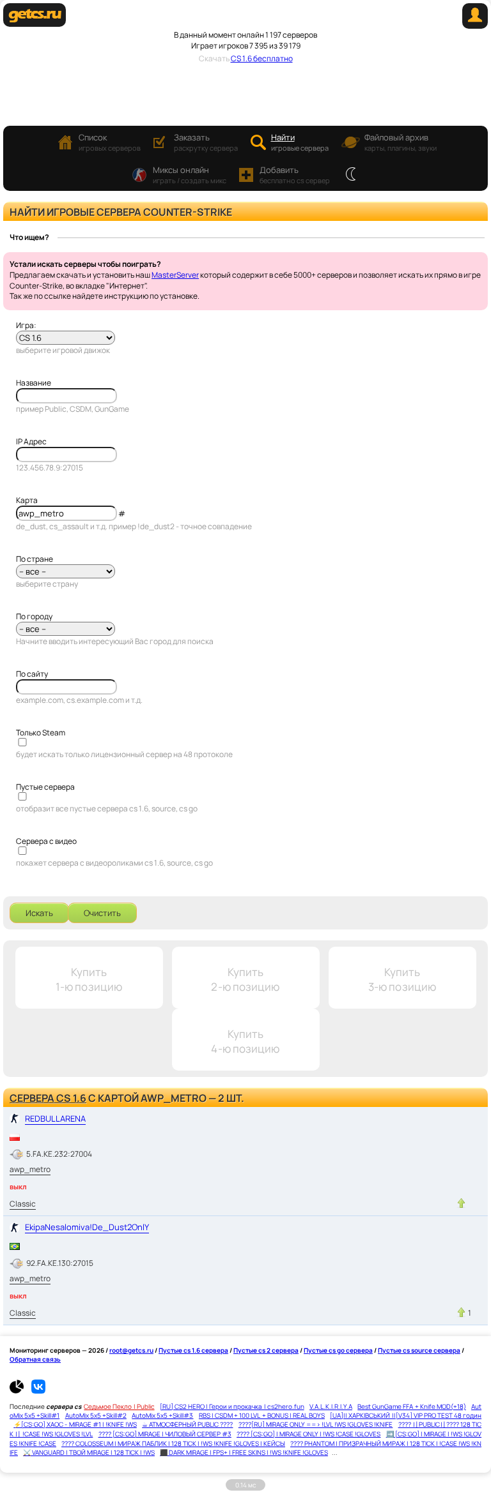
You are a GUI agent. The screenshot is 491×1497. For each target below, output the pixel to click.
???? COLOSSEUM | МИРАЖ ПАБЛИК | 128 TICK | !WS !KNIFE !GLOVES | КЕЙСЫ (173, 1443)
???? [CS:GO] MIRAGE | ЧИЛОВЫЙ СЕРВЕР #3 (164, 1433)
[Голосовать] (461, 1203)
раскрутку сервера (206, 142)
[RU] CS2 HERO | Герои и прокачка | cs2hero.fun (232, 1406)
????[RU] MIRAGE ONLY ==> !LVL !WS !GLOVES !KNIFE (315, 1424)
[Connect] (475, 25)
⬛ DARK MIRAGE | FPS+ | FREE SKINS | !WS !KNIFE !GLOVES (244, 1452)
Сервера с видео (46, 841)
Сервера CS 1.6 (48, 1098)
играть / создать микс (189, 174)
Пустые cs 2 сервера (266, 1350)
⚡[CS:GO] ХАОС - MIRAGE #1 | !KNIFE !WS (75, 1424)
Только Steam (40, 732)
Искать (39, 913)
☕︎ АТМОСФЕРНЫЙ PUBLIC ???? (187, 1424)
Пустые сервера (45, 786)
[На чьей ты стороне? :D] (351, 175)
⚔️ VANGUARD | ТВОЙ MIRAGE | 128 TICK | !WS (89, 1452)
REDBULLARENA (55, 1118)
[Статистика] (20, 1391)
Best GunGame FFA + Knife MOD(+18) (411, 1406)
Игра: (26, 325)
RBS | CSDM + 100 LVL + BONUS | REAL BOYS (262, 1415)
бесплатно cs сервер (295, 174)
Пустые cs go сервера (338, 1350)
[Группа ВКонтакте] (38, 1391)
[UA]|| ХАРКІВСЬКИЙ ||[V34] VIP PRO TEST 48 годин (405, 1415)
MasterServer (175, 274)
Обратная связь (35, 1359)
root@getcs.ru (131, 1350)
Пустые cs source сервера (419, 1350)
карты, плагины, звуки (400, 142)
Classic (23, 1203)
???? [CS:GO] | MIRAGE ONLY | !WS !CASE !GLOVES (308, 1433)
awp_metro (30, 1169)
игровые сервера (300, 142)
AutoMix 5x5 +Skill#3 (162, 1415)
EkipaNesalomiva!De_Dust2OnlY (87, 1227)
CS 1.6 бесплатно (262, 58)
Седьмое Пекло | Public (119, 1406)
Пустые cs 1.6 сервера (193, 1350)
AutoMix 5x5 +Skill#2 (96, 1415)
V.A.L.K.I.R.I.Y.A (330, 1406)
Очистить (102, 913)
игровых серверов (110, 142)
